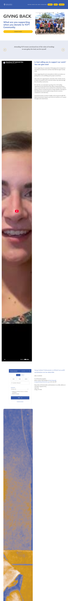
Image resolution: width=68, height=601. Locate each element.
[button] (30, 4)
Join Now (61, 4)
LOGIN (56, 4)
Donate (50, 4)
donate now (18, 31)
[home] (8, 4)
